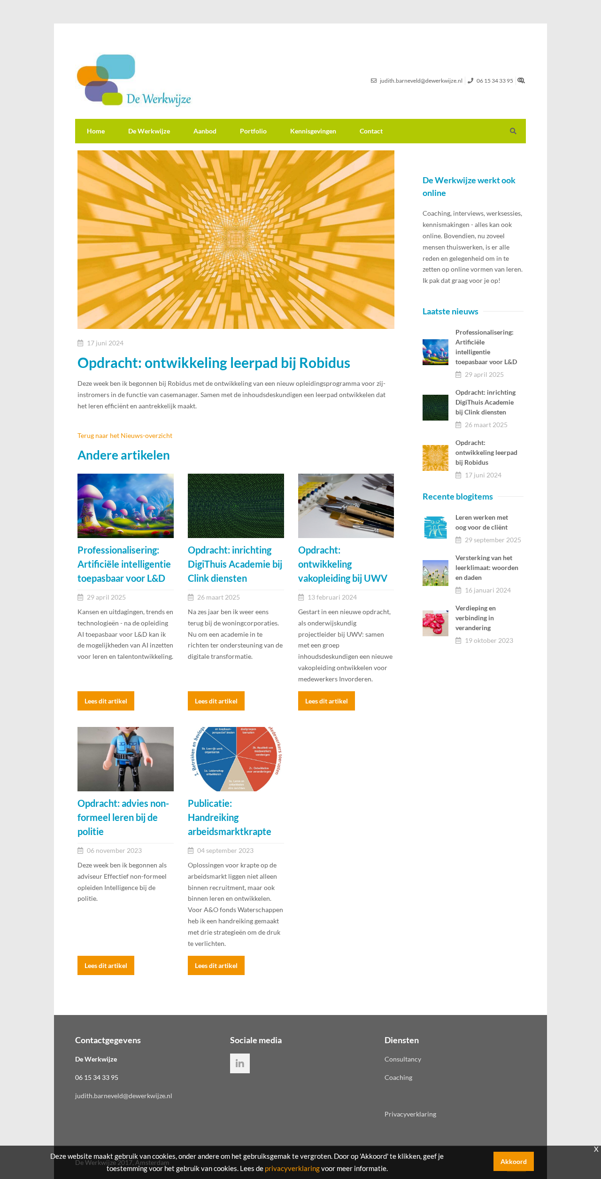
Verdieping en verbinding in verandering (475, 618)
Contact (371, 131)
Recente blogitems (458, 496)
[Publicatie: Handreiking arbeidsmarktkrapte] (236, 759)
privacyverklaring (292, 1168)
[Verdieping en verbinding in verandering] (435, 623)
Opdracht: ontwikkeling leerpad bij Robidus (486, 452)
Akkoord (514, 1161)
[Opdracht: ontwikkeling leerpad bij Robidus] (435, 458)
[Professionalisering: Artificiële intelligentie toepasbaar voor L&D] (125, 506)
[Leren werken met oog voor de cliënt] (435, 527)
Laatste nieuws (450, 311)
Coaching (398, 1077)
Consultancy (403, 1059)
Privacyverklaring (410, 1114)
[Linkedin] (240, 1063)
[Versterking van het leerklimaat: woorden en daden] (435, 573)
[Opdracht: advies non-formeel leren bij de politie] (125, 759)
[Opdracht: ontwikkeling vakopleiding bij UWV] (346, 506)
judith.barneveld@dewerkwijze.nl (123, 1096)
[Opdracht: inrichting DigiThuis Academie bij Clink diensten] (236, 506)
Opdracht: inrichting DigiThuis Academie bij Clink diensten (485, 402)
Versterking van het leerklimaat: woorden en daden (486, 567)
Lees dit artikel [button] (106, 701)
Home (96, 131)
